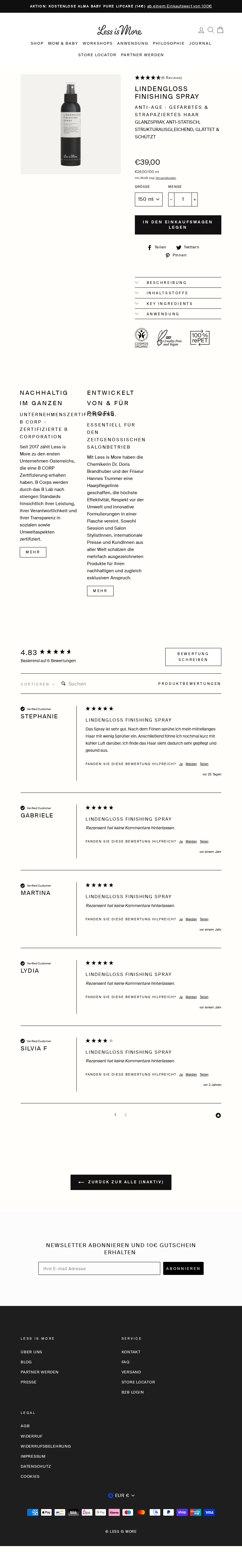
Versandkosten (166, 178)
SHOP (37, 43)
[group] (52, 652)
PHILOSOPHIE (169, 43)
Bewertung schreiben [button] (193, 656)
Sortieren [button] (36, 684)
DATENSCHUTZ (36, 1466)
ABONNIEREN (183, 1268)
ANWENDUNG (132, 43)
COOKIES (30, 1476)
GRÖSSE (142, 187)
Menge (175, 187)
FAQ (126, 1362)
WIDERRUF (31, 1436)
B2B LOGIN (133, 1392)
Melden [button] (191, 764)
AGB (25, 1425)
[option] (121, 6)
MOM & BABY (63, 43)
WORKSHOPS (98, 43)
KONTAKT (131, 1351)
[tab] (189, 684)
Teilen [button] (204, 764)
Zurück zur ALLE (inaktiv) (125, 1182)
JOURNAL (200, 43)
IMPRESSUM (33, 1456)
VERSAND (131, 1372)
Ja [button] (181, 764)
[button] (178, 78)
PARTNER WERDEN (142, 54)
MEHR (33, 552)
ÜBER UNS (31, 1351)
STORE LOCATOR (97, 54)
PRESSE (29, 1382)
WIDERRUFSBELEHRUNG (46, 1446)
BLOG (26, 1362)
